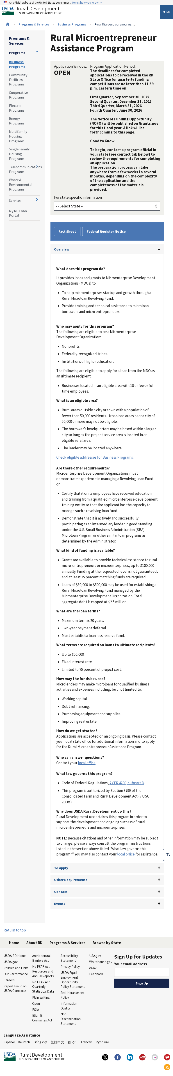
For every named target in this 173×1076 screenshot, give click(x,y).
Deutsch (24, 1042)
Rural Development (39, 11)
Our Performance (16, 974)
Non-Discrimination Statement (71, 1019)
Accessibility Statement (69, 958)
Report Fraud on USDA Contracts (15, 988)
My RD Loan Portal (18, 213)
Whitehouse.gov (100, 962)
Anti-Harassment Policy (72, 995)
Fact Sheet (67, 231)
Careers (9, 980)
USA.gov (95, 956)
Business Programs (72, 24)
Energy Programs (17, 120)
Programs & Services (33, 24)
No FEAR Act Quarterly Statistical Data (43, 987)
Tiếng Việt (40, 1042)
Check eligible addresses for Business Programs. (95, 457)
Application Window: (70, 66)
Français (87, 1042)
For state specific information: (78, 197)
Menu (166, 12)
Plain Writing (41, 997)
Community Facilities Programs (18, 80)
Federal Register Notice (106, 231)
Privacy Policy (70, 966)
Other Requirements (70, 879)
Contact (61, 891)
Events (59, 903)
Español (9, 1042)
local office (87, 762)
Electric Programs (17, 108)
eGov (92, 968)
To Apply (61, 868)
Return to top (15, 930)
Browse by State (107, 942)
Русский (102, 1042)
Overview (61, 249)
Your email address (130, 963)
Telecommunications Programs (24, 169)
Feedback (96, 974)
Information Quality (69, 1005)
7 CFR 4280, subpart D (126, 782)
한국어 (73, 1042)
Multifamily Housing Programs (18, 136)
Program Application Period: (113, 66)
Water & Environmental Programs (20, 184)
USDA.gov (11, 962)
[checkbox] (168, 855)
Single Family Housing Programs (19, 154)
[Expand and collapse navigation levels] (37, 51)
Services (15, 200)
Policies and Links (16, 968)
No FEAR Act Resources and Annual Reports (43, 971)
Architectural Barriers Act (41, 958)
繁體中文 (57, 1042)
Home (14, 942)
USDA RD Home (15, 956)
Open (36, 1003)
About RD (34, 942)
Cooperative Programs (18, 94)
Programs (17, 52)
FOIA (35, 1009)
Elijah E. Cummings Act (42, 1017)
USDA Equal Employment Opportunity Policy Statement (73, 979)
